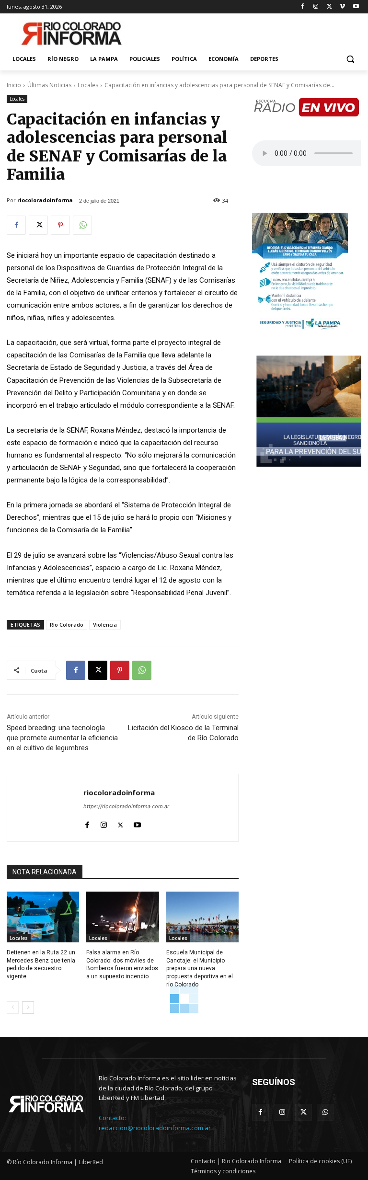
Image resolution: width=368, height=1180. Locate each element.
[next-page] (28, 1007)
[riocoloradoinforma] (45, 807)
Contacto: (112, 1117)
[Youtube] (355, 6)
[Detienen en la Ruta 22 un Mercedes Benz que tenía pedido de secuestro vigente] (43, 917)
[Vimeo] (342, 6)
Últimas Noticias (49, 85)
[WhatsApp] (82, 225)
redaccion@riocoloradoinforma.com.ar (155, 1127)
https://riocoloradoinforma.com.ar (126, 806)
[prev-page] (13, 1007)
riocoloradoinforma (45, 200)
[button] (350, 59)
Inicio (14, 85)
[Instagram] (316, 6)
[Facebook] (302, 6)
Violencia (105, 624)
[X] (329, 6)
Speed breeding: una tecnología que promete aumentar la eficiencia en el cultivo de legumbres (62, 737)
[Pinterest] (60, 225)
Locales (88, 85)
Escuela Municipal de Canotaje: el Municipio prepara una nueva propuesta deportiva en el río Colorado (199, 968)
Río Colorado (66, 624)
